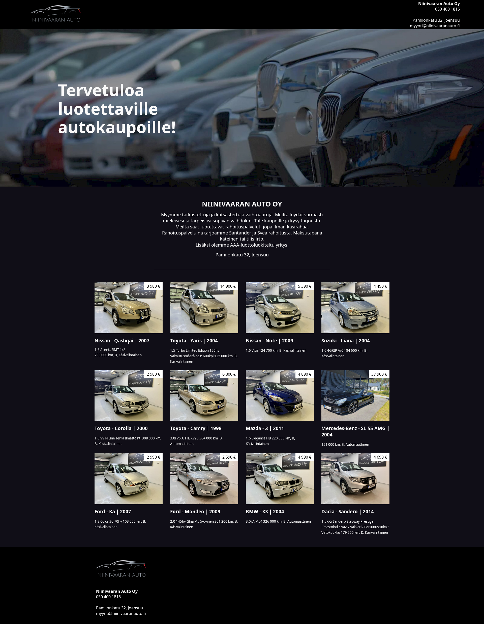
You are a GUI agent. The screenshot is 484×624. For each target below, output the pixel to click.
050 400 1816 (447, 9)
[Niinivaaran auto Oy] (133, 14)
